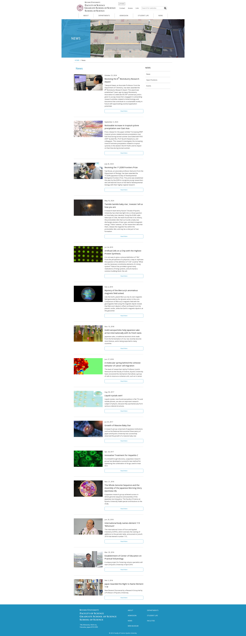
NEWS (160, 15)
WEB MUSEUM (133, 626)
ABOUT (86, 15)
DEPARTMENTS (104, 15)
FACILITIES (151, 621)
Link (137, 8)
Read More (124, 111)
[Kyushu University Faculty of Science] (96, 6)
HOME (77, 60)
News (148, 74)
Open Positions (151, 80)
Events (148, 86)
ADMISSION (124, 15)
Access (130, 8)
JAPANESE (121, 4)
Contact (122, 8)
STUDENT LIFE (143, 15)
